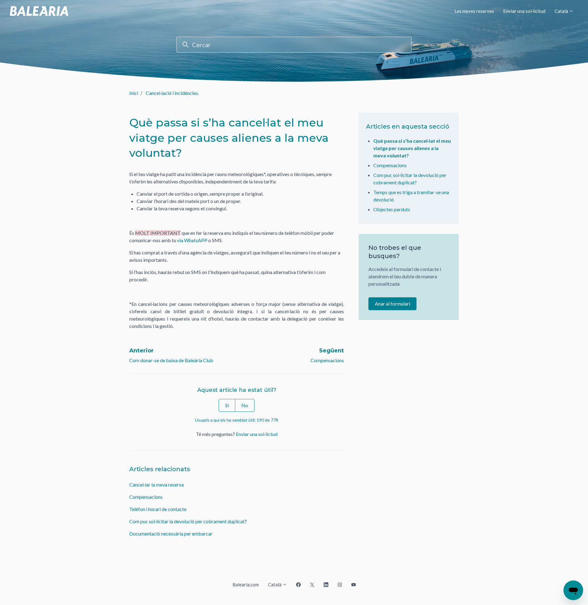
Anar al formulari (392, 303)
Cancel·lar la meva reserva (156, 484)
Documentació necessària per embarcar (171, 533)
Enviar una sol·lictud (256, 434)
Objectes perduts (391, 209)
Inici (133, 93)
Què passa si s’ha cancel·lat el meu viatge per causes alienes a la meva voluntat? (412, 148)
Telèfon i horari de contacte (158, 509)
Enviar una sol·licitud (524, 11)
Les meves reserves (474, 11)
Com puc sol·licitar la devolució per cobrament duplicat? (188, 521)
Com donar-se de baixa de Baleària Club (171, 360)
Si (227, 405)
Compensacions (327, 360)
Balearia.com (245, 584)
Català (562, 11)
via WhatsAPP (192, 240)
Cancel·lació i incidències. (172, 93)
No (244, 405)
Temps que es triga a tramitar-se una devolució (411, 195)
